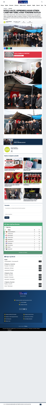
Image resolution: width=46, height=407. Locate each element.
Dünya (2, 5)
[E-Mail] (12, 151)
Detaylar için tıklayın (23, 252)
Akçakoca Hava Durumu (29, 314)
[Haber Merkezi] (7, 149)
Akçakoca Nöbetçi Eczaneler (11, 314)
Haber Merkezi (14, 148)
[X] (20, 309)
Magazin (29, 5)
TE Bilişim (25, 326)
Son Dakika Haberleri (28, 318)
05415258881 (23, 302)
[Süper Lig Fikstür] (41, 256)
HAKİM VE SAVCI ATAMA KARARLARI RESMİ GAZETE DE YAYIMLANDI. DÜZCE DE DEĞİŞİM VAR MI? (13, 185)
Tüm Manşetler (8, 318)
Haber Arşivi (8, 321)
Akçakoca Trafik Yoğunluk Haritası (12, 316)
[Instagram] (22, 309)
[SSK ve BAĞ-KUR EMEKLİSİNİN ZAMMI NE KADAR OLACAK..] (33, 162)
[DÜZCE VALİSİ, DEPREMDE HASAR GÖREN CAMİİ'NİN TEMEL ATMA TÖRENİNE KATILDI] (23, 35)
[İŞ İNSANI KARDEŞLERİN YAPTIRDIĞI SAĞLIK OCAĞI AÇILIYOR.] (13, 162)
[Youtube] (24, 309)
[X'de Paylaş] (7, 48)
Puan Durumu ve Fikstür (29, 316)
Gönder (7, 217)
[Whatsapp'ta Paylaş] (9, 48)
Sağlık (33, 5)
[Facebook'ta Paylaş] (5, 48)
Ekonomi (11, 5)
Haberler (5, 8)
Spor (42, 5)
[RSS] (26, 309)
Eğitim (6, 5)
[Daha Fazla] (11, 48)
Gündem (16, 5)
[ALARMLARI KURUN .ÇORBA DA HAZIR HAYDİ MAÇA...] (33, 177)
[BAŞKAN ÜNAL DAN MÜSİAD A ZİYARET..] (13, 193)
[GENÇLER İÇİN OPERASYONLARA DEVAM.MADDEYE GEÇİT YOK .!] (33, 193)
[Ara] (41, 2)
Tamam (9, 330)
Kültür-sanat (23, 5)
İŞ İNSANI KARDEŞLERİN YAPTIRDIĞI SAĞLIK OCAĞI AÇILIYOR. (18, 404)
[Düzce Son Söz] (23, 2)
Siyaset (38, 5)
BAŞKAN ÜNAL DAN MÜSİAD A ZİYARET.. (12, 199)
